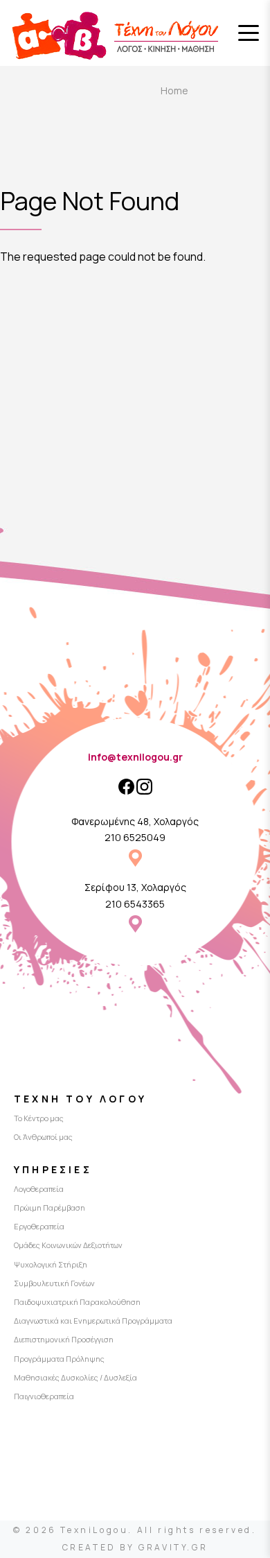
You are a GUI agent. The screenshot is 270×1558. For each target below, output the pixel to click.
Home (174, 90)
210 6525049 (135, 837)
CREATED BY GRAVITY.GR (135, 1547)
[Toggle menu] (248, 33)
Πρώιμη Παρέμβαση (49, 1207)
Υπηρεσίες (53, 1169)
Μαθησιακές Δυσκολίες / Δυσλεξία (75, 1377)
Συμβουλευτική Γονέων (54, 1283)
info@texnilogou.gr (135, 756)
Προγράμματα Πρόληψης (59, 1358)
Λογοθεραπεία (39, 1189)
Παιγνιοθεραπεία (44, 1396)
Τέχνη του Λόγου (80, 1098)
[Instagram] (144, 787)
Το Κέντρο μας (39, 1118)
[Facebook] (126, 787)
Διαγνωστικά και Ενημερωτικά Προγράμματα (93, 1320)
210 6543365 (135, 903)
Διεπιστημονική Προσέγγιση (64, 1339)
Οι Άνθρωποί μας (43, 1137)
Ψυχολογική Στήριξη (50, 1264)
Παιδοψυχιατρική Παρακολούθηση (77, 1302)
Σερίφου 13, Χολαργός (135, 887)
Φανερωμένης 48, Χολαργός (135, 821)
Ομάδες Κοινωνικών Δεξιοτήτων (68, 1245)
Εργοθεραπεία (39, 1226)
